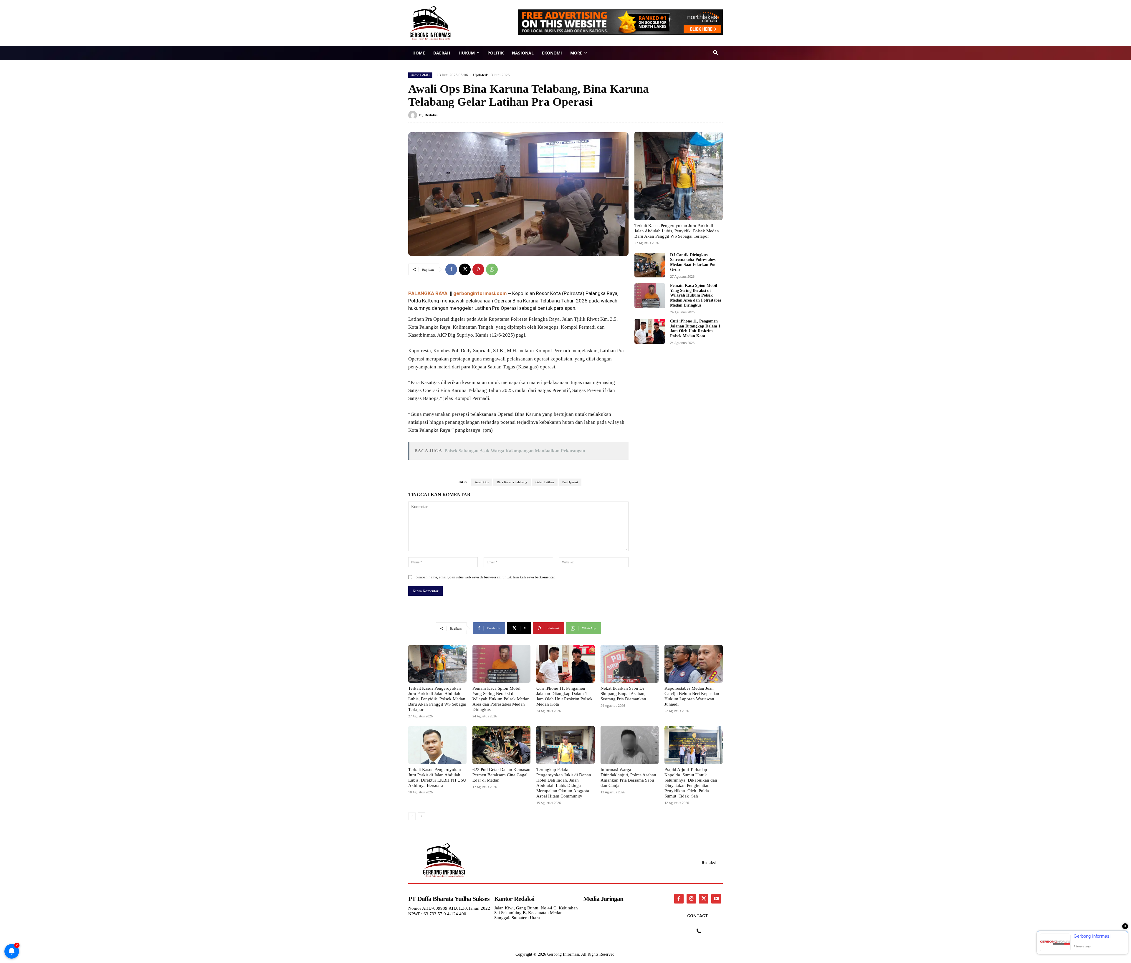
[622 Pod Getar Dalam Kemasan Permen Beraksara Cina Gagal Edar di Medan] (501, 745)
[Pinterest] (478, 269)
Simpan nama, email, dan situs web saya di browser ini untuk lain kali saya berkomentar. (485, 577)
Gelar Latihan (544, 482)
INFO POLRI (420, 74)
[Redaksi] (413, 115)
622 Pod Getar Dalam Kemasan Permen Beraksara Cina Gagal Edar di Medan (501, 774)
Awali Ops (482, 482)
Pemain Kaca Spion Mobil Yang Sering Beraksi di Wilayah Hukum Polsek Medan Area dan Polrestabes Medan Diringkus (695, 295)
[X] (465, 269)
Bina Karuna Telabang (512, 482)
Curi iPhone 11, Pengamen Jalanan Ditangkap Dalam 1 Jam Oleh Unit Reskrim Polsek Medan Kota (695, 328)
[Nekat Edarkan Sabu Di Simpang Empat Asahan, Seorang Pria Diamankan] (630, 664)
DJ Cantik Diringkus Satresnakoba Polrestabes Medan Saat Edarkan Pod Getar (693, 262)
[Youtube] (716, 899)
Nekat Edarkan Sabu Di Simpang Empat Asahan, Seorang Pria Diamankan (623, 693)
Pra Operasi (570, 482)
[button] (716, 53)
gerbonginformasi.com (480, 293)
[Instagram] (691, 899)
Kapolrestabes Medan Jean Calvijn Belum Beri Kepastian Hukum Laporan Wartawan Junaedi (691, 696)
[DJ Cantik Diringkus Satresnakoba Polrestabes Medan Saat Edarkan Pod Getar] (649, 265)
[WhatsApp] (492, 269)
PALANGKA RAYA (428, 293)
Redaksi (431, 115)
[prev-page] (412, 816)
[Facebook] (451, 269)
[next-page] (421, 816)
